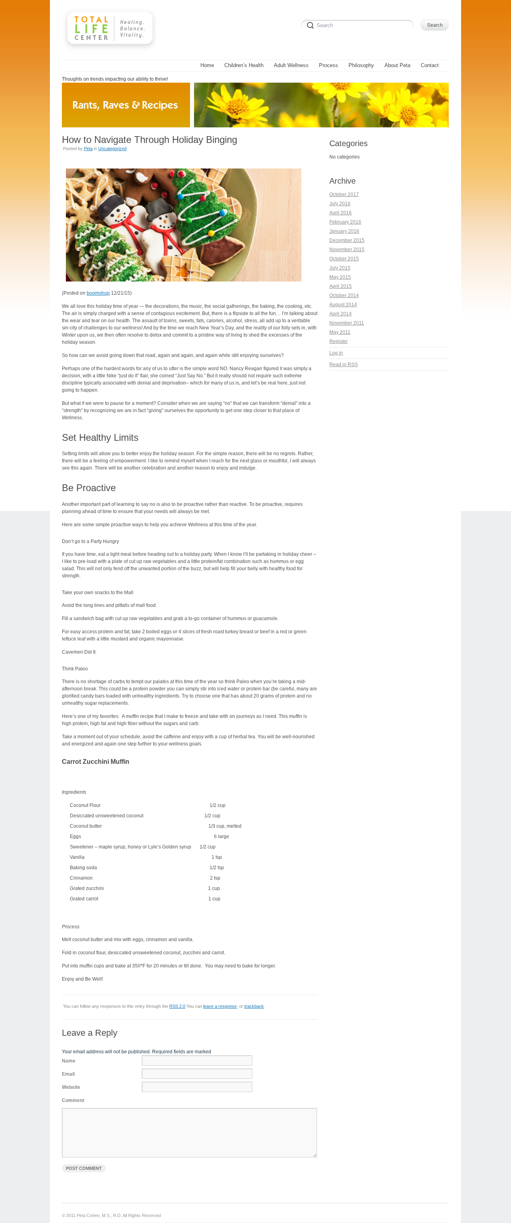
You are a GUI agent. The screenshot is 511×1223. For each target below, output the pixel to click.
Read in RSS (343, 364)
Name (68, 1061)
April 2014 (340, 314)
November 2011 (346, 323)
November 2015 (346, 249)
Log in (336, 353)
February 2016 (345, 222)
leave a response (220, 1006)
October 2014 (344, 295)
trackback (254, 1006)
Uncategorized (112, 148)
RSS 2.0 (177, 1006)
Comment (73, 1100)
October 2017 (344, 194)
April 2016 (340, 213)
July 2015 (340, 268)
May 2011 (340, 332)
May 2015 (340, 277)
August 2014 (343, 304)
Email (68, 1074)
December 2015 (346, 240)
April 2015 (340, 286)
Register (338, 341)
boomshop (98, 293)
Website (71, 1087)
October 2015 (344, 259)
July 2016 (340, 203)
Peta (88, 148)
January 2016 (344, 231)
